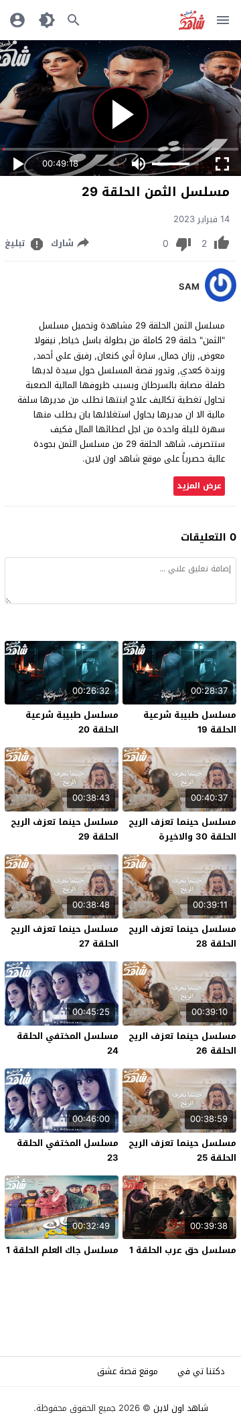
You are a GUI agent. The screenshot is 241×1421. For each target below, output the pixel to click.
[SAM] (220, 298)
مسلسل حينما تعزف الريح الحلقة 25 (182, 1150)
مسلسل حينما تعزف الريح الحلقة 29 (64, 829)
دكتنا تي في (201, 1371)
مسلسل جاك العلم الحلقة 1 (62, 1250)
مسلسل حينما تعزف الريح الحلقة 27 (64, 936)
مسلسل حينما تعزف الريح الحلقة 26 (182, 1043)
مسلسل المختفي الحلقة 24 (67, 1043)
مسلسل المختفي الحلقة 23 (67, 1150)
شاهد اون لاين (180, 1408)
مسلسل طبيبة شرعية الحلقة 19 (189, 722)
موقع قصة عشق (127, 1371)
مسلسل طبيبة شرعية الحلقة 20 (71, 722)
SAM (189, 287)
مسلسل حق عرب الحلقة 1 (182, 1250)
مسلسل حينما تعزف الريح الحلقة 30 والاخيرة (182, 829)
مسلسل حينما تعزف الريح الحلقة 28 (182, 936)
